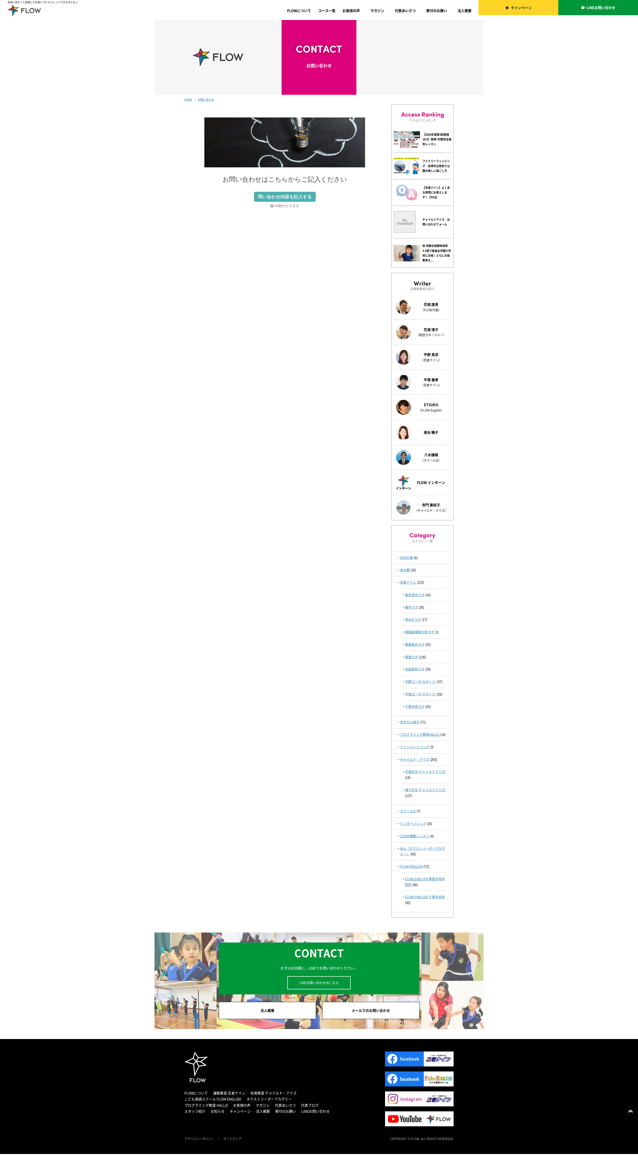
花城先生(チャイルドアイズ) (425, 771)
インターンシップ (413, 823)
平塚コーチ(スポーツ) (420, 694)
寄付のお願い (436, 10)
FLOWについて (299, 10)
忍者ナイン (408, 582)
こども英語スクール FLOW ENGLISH (212, 1098)
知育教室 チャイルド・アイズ (273, 1092)
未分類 (405, 569)
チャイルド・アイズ (414, 759)
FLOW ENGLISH (411, 866)
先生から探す (409, 722)
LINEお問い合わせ (600, 7)
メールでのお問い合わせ (371, 1010)
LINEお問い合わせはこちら (319, 982)
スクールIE (408, 811)
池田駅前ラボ (414, 669)
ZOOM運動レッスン (414, 836)
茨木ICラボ (413, 619)
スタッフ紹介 (194, 1111)
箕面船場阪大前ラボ (419, 632)
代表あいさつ (405, 10)
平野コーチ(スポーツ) (420, 681)
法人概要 (465, 10)
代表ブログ (310, 1105)
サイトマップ (232, 1139)
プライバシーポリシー (199, 1139)
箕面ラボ (411, 656)
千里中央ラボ (414, 706)
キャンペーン (521, 7)
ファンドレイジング (414, 746)
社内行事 (406, 557)
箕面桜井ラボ (414, 644)
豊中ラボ (411, 607)
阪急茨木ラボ (414, 594)
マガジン (377, 10)
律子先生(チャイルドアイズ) (425, 789)
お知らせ (218, 1111)
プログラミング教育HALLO (419, 734)
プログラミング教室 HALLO (206, 1105)
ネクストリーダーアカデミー (269, 1098)
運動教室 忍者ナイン (229, 1092)
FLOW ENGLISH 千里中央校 (425, 896)
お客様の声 (351, 10)
